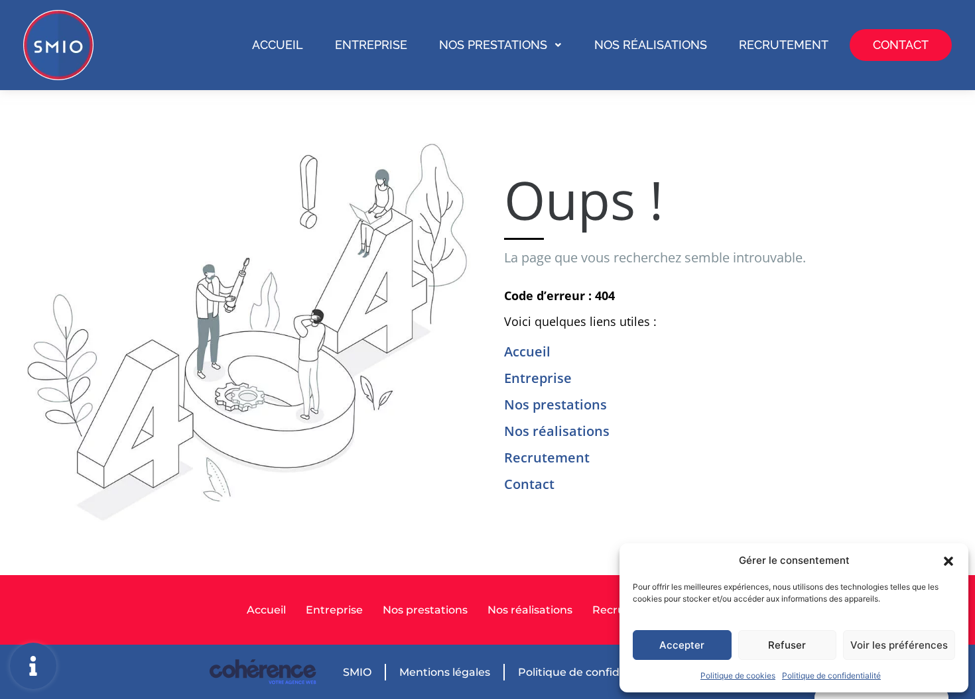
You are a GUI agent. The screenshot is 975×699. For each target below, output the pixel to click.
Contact (901, 45)
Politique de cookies (737, 675)
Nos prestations (493, 45)
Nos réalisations (650, 45)
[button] (948, 560)
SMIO (357, 672)
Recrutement (783, 45)
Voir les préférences (899, 645)
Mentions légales (444, 672)
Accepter (681, 645)
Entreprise (371, 45)
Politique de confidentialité (831, 675)
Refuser (787, 645)
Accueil (277, 45)
